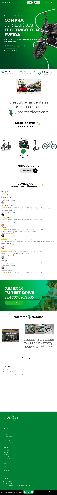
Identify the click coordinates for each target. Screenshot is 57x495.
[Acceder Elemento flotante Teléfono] (28, 492)
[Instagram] (7, 429)
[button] (21, 2)
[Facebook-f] (4, 429)
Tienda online (27, 171)
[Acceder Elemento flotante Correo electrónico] (32, 492)
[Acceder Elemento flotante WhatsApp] (25, 492)
